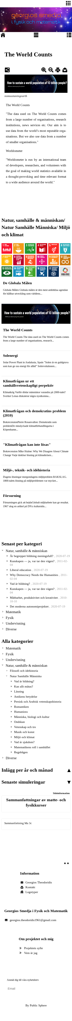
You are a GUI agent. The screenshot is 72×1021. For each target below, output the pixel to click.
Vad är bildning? (28, 583)
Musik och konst (24, 732)
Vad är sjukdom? (24, 742)
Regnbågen (21, 752)
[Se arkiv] (68, 549)
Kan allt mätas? (23, 686)
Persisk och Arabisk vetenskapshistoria (37, 701)
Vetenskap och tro (25, 727)
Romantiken (21, 706)
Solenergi (10, 356)
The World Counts (18, 105)
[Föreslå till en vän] (64, 70)
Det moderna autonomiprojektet (37, 606)
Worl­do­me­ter (14, 151)
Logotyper (31, 892)
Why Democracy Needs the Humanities (38, 576)
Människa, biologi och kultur (31, 717)
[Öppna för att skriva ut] (57, 70)
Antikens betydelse (25, 696)
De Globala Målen (17, 283)
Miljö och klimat (24, 737)
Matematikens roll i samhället (32, 747)
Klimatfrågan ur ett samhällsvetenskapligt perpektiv (28, 383)
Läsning (19, 691)
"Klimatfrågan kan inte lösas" (27, 445)
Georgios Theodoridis (38, 882)
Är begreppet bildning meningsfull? (40, 556)
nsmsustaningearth (16, 96)
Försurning (12, 496)
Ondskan (19, 721)
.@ (33, 920)
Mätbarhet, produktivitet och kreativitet (38, 599)
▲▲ (66, 863)
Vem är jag (30, 953)
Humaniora (21, 711)
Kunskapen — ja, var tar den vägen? (39, 563)
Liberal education (29, 570)
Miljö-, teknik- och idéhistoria (26, 470)
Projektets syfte (33, 948)
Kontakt (30, 887)
